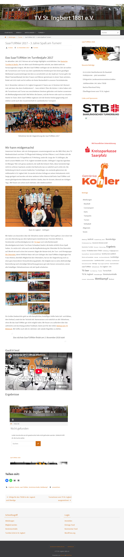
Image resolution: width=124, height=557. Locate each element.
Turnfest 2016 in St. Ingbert (15, 533)
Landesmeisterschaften (87, 260)
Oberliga (94, 263)
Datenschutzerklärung (57, 546)
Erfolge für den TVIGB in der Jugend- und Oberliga (20, 498)
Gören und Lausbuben (87, 257)
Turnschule (107, 270)
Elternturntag (102, 247)
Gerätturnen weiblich (109, 254)
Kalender (96, 257)
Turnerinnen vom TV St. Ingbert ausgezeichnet (60, 498)
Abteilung (84, 239)
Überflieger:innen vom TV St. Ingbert (96, 91)
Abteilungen (12, 37)
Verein (85, 232)
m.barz (10, 48)
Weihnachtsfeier (90, 279)
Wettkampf (44, 487)
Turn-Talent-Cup (93, 271)
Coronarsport (89, 208)
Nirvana (62, 555)
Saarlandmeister (114, 263)
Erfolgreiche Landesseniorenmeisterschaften (99, 79)
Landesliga (114, 257)
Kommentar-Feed (71, 529)
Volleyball (87, 224)
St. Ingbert (104, 267)
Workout (111, 279)
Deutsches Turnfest (87, 247)
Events (17, 487)
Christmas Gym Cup (86, 243)
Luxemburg (108, 260)
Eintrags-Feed (70, 525)
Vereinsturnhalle (34, 487)
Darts (86, 212)
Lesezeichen (56, 487)
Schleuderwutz (95, 267)
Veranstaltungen (98, 274)
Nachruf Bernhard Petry (91, 87)
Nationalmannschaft (86, 263)
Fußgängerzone (113, 251)
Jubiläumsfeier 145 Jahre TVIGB (94, 83)
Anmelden (68, 521)
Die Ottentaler (10, 254)
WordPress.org (70, 533)
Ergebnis (11, 487)
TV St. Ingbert (87, 274)
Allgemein (86, 228)
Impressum (71, 546)
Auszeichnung (97, 239)
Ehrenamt (96, 247)
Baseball (87, 204)
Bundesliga (111, 239)
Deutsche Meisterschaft (100, 243)
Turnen (20, 37)
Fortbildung (105, 250)
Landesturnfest (99, 260)
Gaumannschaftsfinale (95, 254)
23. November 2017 (23, 48)
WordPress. (69, 555)
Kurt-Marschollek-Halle (104, 257)
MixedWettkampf (115, 260)
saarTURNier (24, 487)
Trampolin (87, 216)
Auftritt (90, 239)
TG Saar (37, 242)
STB (110, 267)
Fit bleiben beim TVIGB (94, 251)
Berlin (103, 239)
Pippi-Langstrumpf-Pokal (103, 263)
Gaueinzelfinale (85, 254)
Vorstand (84, 279)
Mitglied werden (11, 525)
